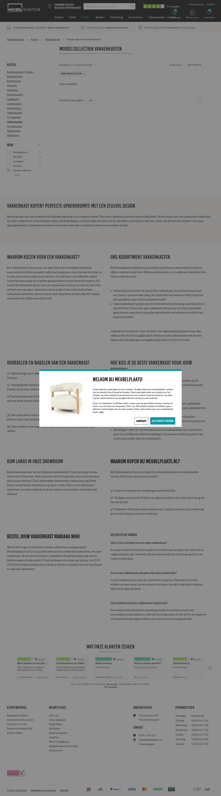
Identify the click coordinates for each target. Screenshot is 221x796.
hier (102, 411)
